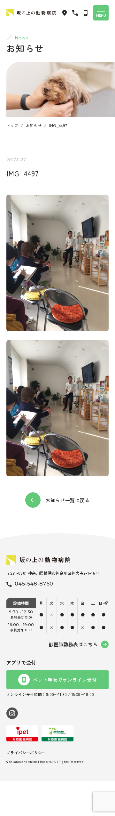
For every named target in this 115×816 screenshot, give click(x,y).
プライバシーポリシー (26, 752)
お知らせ (34, 125)
